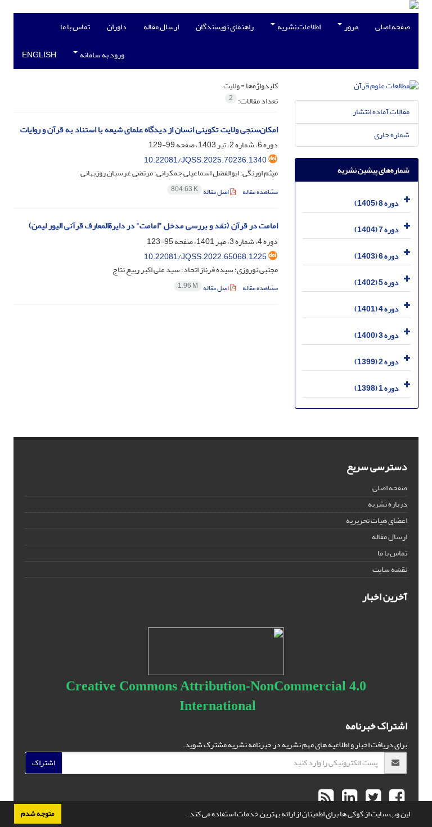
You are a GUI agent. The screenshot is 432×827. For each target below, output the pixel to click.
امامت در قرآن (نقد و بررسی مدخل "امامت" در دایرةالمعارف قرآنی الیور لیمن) (153, 226)
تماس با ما (75, 26)
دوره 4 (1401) (376, 309)
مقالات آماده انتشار (381, 111)
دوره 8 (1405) (376, 203)
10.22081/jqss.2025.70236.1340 (205, 160)
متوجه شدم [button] (38, 813)
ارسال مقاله (161, 26)
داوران (117, 26)
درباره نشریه (387, 504)
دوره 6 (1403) (376, 256)
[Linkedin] (348, 798)
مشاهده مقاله (260, 192)
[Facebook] (395, 798)
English (39, 54)
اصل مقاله (200, 192)
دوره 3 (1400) (376, 335)
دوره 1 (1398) (376, 388)
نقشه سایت (389, 569)
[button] (184, 815)
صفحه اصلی (392, 26)
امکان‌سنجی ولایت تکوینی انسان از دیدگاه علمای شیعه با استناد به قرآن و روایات (149, 129)
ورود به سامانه (101, 54)
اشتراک (43, 762)
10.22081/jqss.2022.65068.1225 (205, 256)
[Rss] (326, 798)
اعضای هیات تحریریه (376, 520)
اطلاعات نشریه (298, 26)
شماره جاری (392, 134)
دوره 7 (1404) (376, 229)
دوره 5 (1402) (376, 282)
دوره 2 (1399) (376, 361)
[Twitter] (372, 798)
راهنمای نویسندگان (225, 26)
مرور (350, 26)
